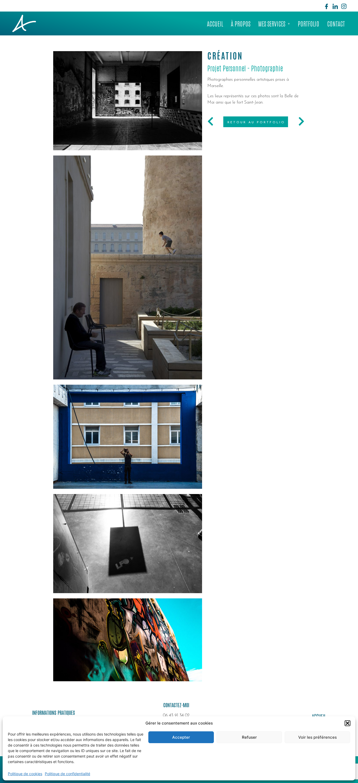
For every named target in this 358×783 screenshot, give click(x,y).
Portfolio (308, 23)
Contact (336, 23)
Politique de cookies (25, 773)
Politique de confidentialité (67, 773)
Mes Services (271, 23)
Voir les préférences (317, 737)
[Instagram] (344, 6)
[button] (347, 723)
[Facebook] (326, 6)
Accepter (181, 737)
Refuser (249, 737)
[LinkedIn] (335, 6)
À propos (240, 23)
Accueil (215, 23)
